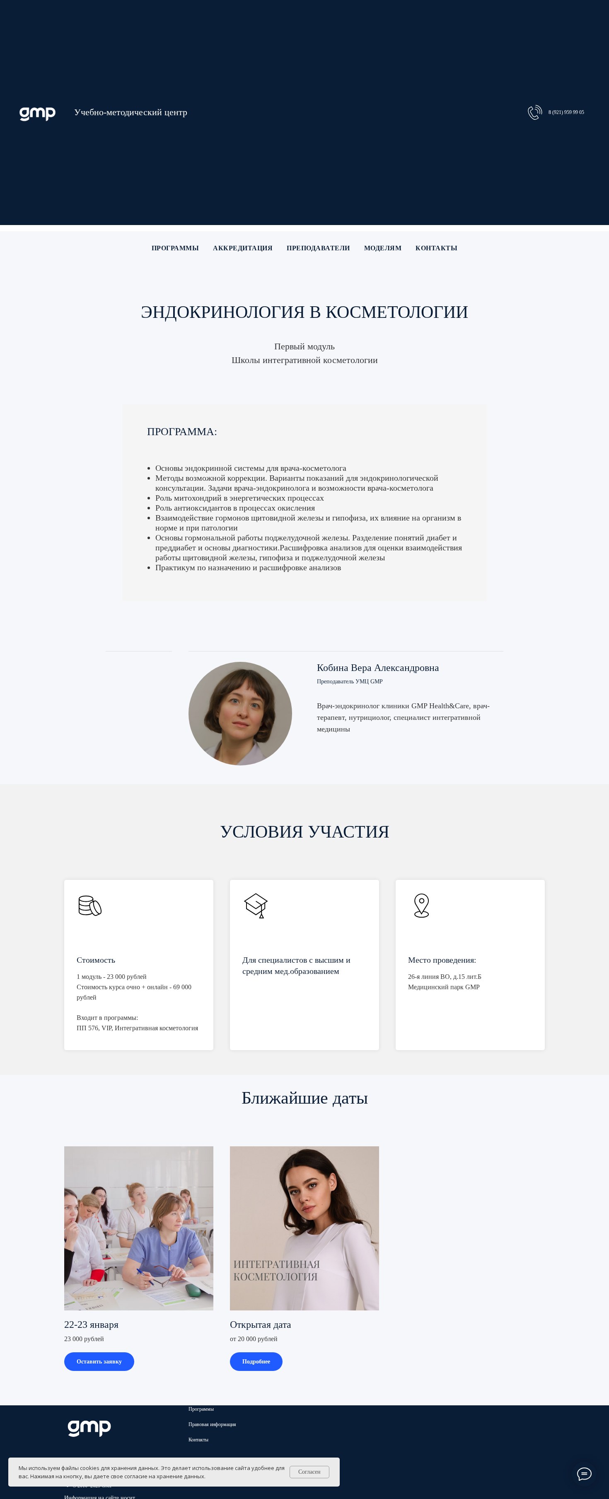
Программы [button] (175, 248)
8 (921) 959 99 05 (566, 112)
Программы (201, 1409)
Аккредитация (243, 248)
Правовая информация (212, 1424)
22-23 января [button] (91, 1324)
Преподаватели (318, 248)
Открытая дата (260, 1324)
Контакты (436, 248)
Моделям (383, 248)
